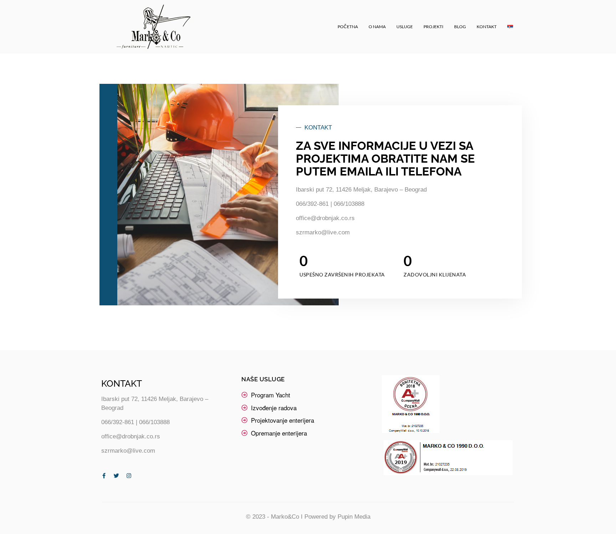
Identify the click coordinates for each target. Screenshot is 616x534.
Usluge (404, 26)
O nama (377, 26)
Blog (460, 26)
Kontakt (487, 26)
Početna (348, 26)
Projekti (433, 26)
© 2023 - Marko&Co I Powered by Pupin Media (308, 516)
